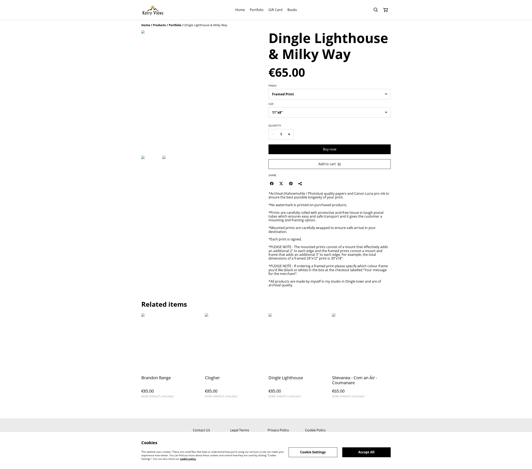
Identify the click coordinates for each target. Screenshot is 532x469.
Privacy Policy (278, 430)
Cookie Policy (315, 430)
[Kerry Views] (152, 10)
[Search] (376, 10)
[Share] (300, 183)
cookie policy (188, 458)
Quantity (274, 125)
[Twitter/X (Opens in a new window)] (281, 183)
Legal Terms (239, 430)
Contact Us (201, 430)
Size (271, 104)
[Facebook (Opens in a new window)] (271, 183)
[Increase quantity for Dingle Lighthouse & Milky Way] (289, 134)
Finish (272, 85)
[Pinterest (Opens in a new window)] (291, 183)
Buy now (329, 149)
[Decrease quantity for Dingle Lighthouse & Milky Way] (272, 134)
